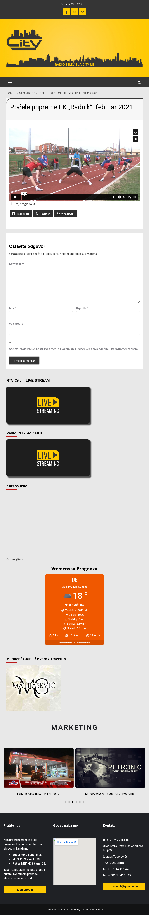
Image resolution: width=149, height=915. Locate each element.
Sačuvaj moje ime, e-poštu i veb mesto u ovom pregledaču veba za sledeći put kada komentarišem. (73, 349)
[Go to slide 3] (72, 802)
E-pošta (82, 308)
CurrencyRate (14, 559)
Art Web (72, 909)
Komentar (16, 263)
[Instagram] (74, 11)
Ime (12, 308)
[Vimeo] (82, 11)
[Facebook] (66, 11)
